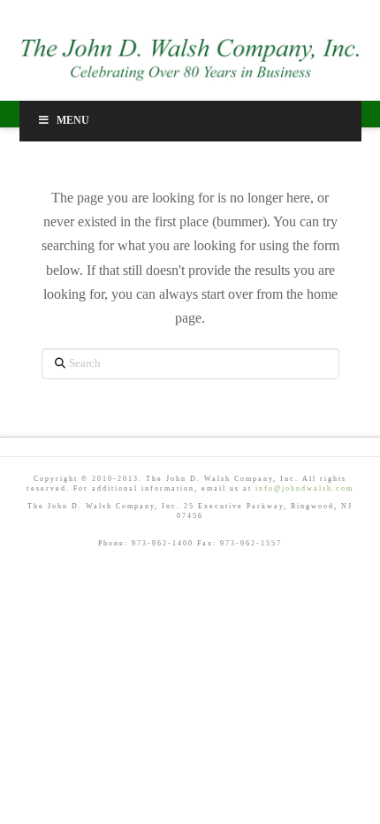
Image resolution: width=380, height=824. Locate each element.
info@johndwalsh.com (304, 488)
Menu (73, 120)
